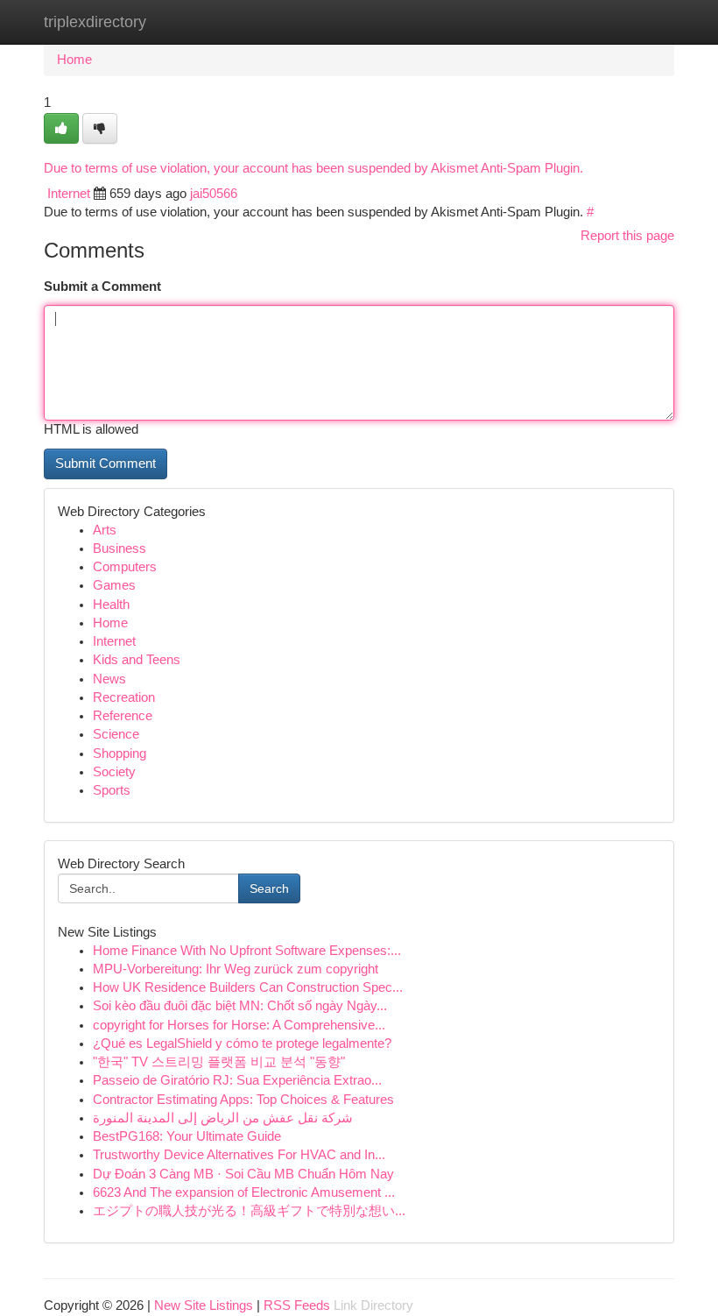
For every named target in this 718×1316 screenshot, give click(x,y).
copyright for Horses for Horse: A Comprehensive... (239, 1025)
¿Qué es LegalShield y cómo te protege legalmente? (242, 1044)
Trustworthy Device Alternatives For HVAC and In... (239, 1155)
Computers (125, 567)
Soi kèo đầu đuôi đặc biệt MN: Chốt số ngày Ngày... (240, 1006)
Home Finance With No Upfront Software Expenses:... (247, 951)
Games (114, 585)
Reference (122, 716)
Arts (104, 530)
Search (269, 888)
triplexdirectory (95, 22)
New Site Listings (203, 1305)
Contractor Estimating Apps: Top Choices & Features (243, 1100)
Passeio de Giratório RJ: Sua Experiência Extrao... (237, 1080)
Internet (68, 194)
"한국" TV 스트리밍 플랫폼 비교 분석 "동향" (219, 1062)
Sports (111, 790)
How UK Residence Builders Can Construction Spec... (248, 987)
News (109, 679)
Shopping (119, 753)
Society (114, 772)
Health (111, 605)
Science (116, 734)
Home (74, 60)
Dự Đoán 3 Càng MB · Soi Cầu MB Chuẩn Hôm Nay (243, 1174)
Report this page (627, 236)
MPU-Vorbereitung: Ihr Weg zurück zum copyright (235, 969)
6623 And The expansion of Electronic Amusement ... (244, 1192)
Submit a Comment (102, 286)
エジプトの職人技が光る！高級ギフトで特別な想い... (249, 1211)
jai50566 (213, 194)
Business (119, 548)
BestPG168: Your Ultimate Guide (187, 1136)
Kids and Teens (136, 660)
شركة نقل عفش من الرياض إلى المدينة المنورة (223, 1118)
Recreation (124, 697)
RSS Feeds (297, 1305)
